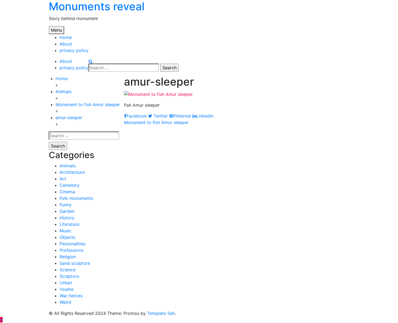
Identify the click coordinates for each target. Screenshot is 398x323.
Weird (65, 302)
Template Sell (161, 313)
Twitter (160, 116)
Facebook (136, 116)
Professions (71, 250)
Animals (68, 165)
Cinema (67, 191)
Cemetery (70, 185)
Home (66, 37)
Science (68, 269)
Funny (65, 204)
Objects (67, 237)
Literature (69, 224)
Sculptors (69, 276)
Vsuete (66, 289)
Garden (67, 211)
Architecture (72, 172)
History (67, 217)
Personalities (73, 243)
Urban (66, 282)
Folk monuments (76, 198)
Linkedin (204, 116)
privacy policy (74, 50)
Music (65, 230)
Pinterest (182, 116)
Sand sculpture (75, 263)
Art (63, 178)
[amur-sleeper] (158, 93)
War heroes (71, 295)
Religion (68, 256)
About (66, 44)
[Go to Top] (1, 319)
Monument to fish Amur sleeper (156, 122)
